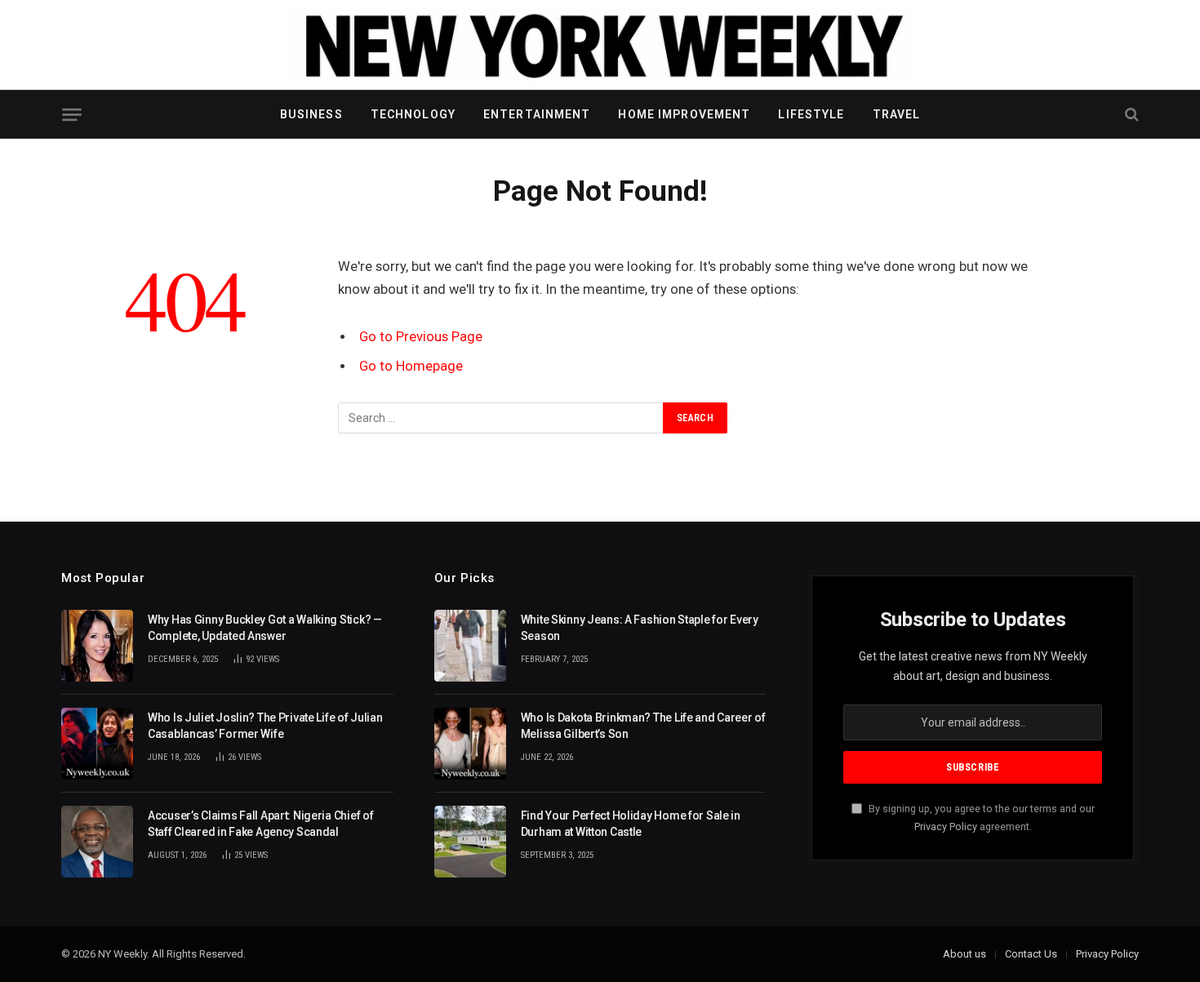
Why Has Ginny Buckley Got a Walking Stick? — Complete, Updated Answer (265, 627)
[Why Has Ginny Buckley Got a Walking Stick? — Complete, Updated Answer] (97, 646)
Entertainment (537, 114)
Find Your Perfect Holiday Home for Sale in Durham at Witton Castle (630, 823)
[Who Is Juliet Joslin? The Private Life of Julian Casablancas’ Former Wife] (97, 744)
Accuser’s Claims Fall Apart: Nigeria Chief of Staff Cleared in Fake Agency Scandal (260, 823)
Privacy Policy (945, 826)
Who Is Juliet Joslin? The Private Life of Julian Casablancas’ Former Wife (265, 725)
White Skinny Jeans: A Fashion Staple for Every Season (639, 627)
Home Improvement (684, 114)
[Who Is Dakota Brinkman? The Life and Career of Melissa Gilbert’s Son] (470, 744)
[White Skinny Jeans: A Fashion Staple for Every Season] (470, 646)
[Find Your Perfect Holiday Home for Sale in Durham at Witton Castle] (470, 842)
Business (311, 114)
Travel (897, 114)
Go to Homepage (411, 366)
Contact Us (1031, 954)
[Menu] (71, 114)
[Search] (1130, 114)
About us (964, 954)
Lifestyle (811, 114)
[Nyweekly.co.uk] (600, 45)
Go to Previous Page (420, 336)
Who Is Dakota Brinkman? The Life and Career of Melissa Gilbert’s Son (643, 725)
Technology (413, 114)
